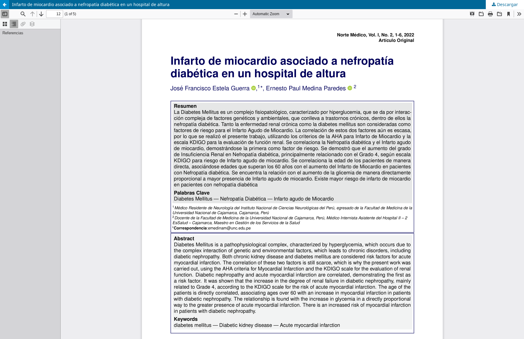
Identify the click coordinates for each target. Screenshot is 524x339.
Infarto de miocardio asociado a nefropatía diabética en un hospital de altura (91, 4)
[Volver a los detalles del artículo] (4, 4)
